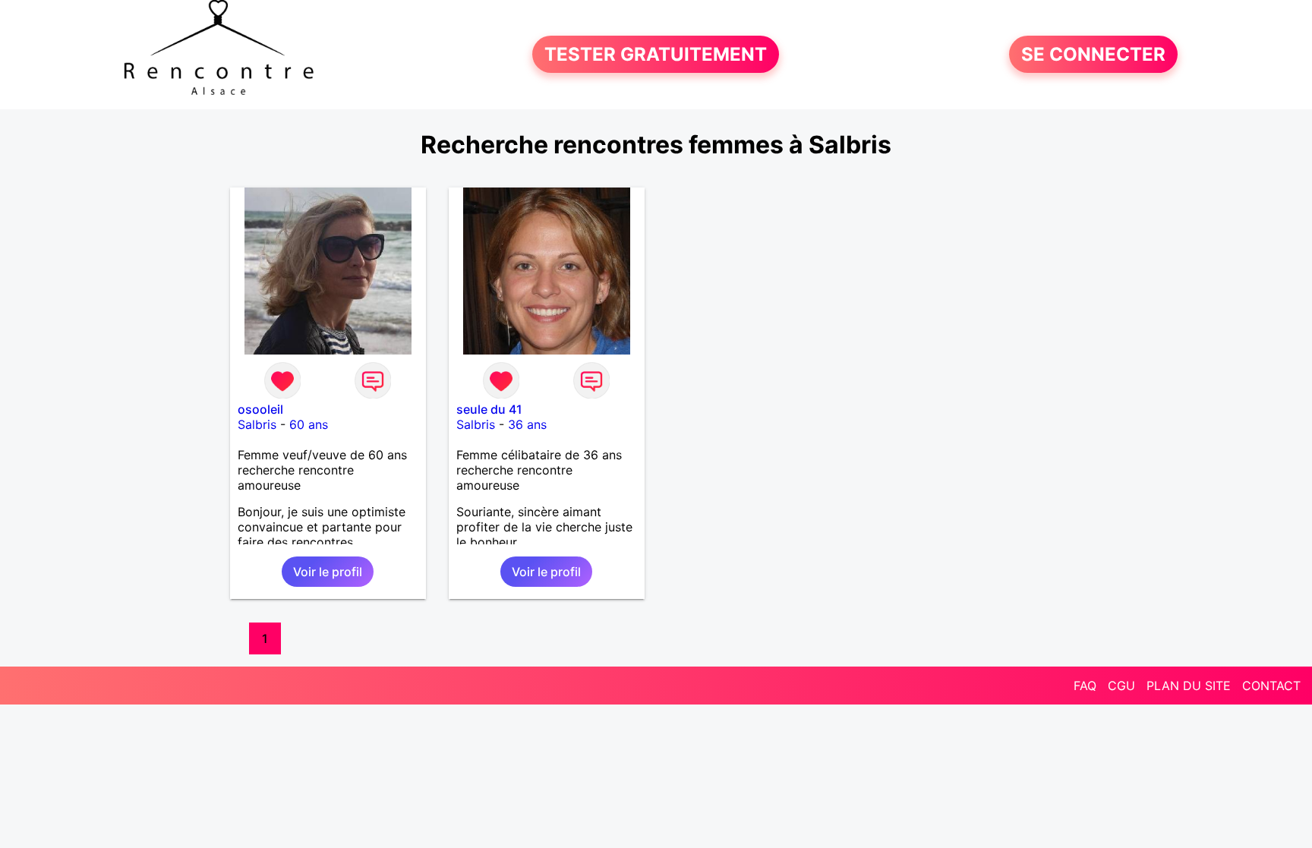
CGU (1121, 685)
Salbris (257, 424)
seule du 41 (489, 409)
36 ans (527, 424)
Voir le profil (327, 571)
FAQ (1085, 685)
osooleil (260, 409)
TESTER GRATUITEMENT (655, 54)
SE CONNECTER (1093, 54)
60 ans (308, 424)
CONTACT (1271, 685)
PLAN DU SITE (1188, 685)
